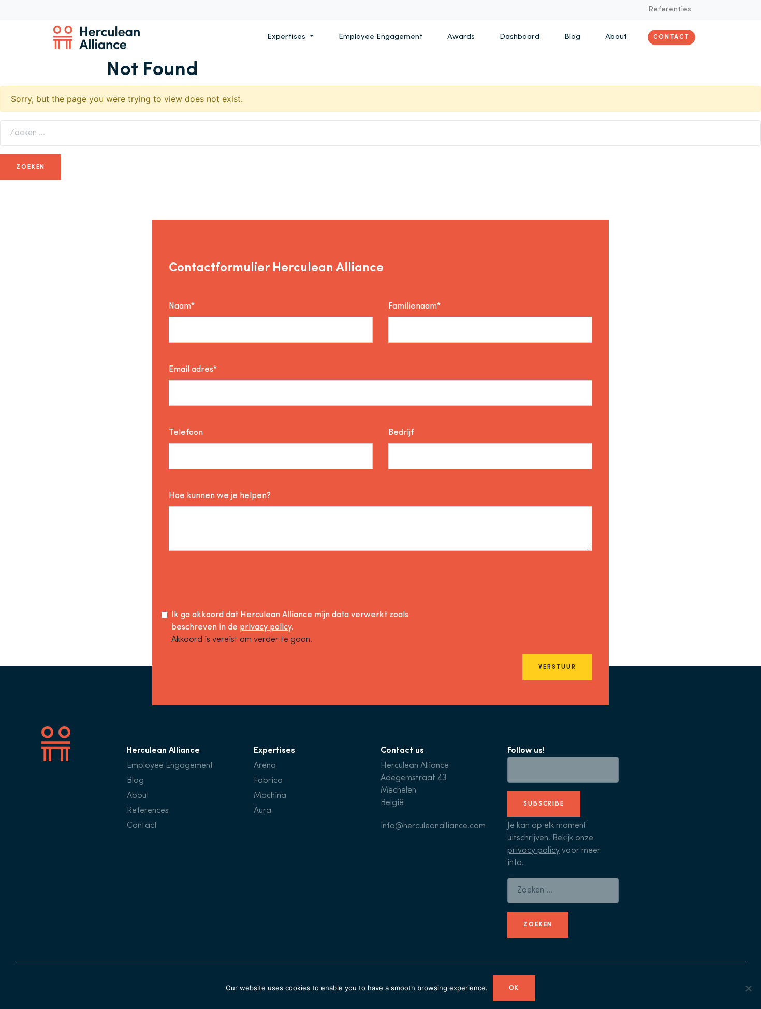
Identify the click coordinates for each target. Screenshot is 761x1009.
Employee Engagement (380, 37)
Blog (572, 37)
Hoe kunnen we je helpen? (220, 496)
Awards (461, 37)
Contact (671, 37)
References (148, 811)
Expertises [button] (287, 37)
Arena (265, 766)
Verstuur (557, 667)
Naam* (182, 306)
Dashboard (519, 37)
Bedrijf (401, 433)
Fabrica (268, 781)
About (616, 37)
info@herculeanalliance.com (433, 826)
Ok (514, 988)
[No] (748, 988)
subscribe (543, 804)
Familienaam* (414, 306)
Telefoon (186, 433)
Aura (262, 811)
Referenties (669, 9)
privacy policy (265, 627)
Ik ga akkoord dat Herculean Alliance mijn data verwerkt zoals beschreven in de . (289, 621)
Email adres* (193, 369)
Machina (270, 796)
